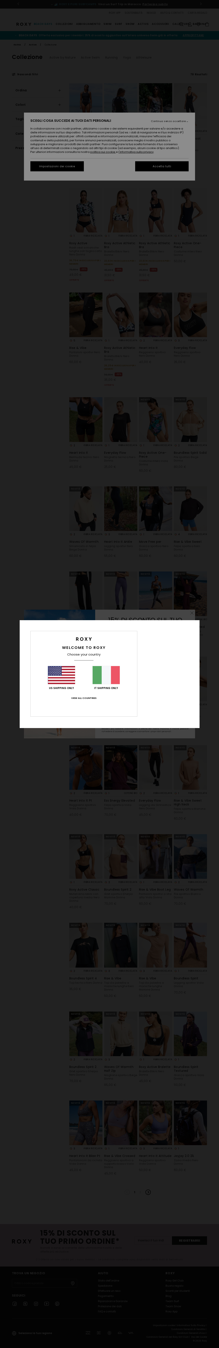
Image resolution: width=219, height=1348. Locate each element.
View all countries (83, 698)
